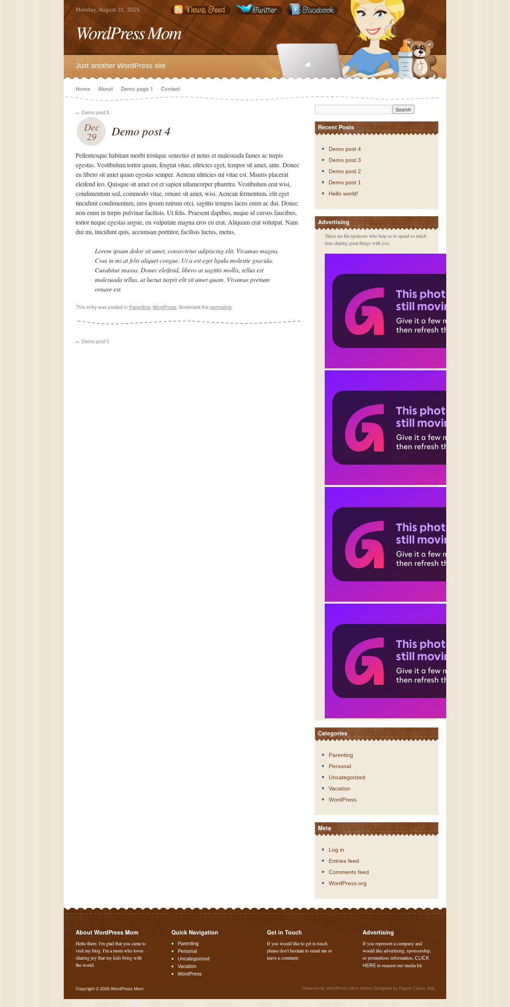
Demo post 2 (345, 171)
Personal (340, 766)
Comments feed (349, 872)
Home (83, 88)
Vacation (339, 788)
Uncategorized (347, 777)
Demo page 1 (137, 88)
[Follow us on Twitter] (261, 10)
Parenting (139, 306)
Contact (170, 88)
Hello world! (343, 193)
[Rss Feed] (201, 10)
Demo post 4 (141, 131)
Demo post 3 (92, 112)
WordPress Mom (128, 32)
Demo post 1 (345, 182)
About (105, 88)
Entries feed (344, 861)
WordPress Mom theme (349, 988)
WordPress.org (348, 883)
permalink (220, 306)
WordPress (165, 306)
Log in (336, 850)
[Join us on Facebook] (321, 10)
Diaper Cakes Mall (416, 988)
